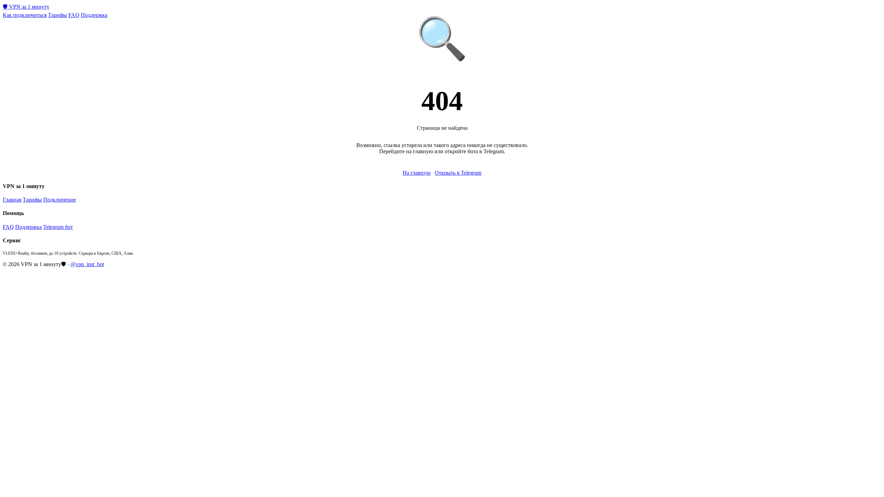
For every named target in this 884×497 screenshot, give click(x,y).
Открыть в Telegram (458, 173)
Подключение (59, 200)
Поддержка (94, 15)
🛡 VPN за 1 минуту (26, 7)
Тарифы (57, 15)
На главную (417, 173)
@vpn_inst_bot (87, 264)
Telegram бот (58, 227)
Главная (12, 200)
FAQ (73, 15)
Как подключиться (25, 15)
